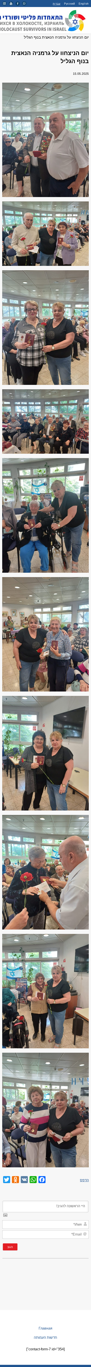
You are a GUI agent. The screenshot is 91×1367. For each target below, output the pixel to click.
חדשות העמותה (45, 1337)
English (84, 3)
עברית (57, 3)
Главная (45, 1328)
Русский (69, 3)
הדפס (84, 1180)
